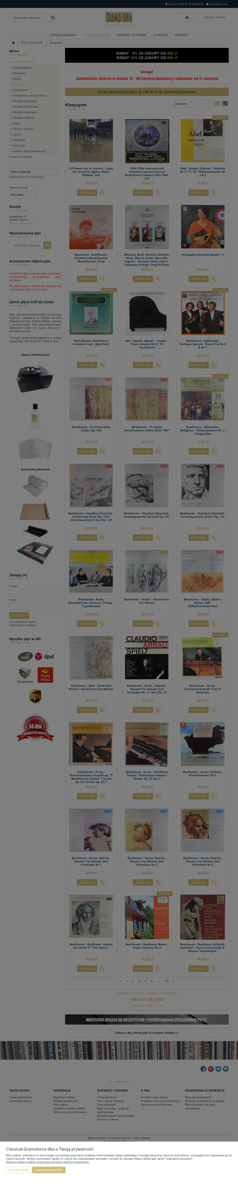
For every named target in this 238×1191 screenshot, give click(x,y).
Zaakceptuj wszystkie (49, 1170)
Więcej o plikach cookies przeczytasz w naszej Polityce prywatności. (47, 1162)
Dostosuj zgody (19, 1170)
